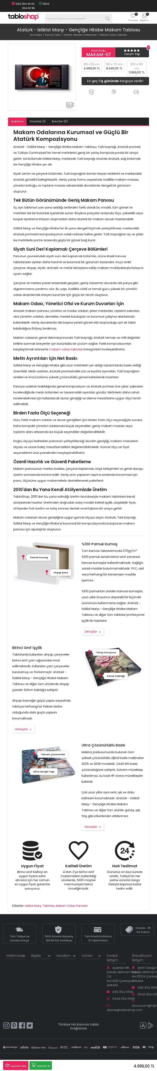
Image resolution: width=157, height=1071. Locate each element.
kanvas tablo (88, 1024)
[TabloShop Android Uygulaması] (151, 1026)
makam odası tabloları (66, 349)
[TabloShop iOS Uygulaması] (143, 1026)
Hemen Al (43, 1066)
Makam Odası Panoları (71, 906)
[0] (133, 17)
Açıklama (17, 121)
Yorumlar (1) (38, 121)
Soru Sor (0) (60, 121)
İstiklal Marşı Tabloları (39, 906)
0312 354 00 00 (25, 4)
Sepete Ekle (18, 1066)
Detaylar (91, 631)
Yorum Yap (132, 54)
